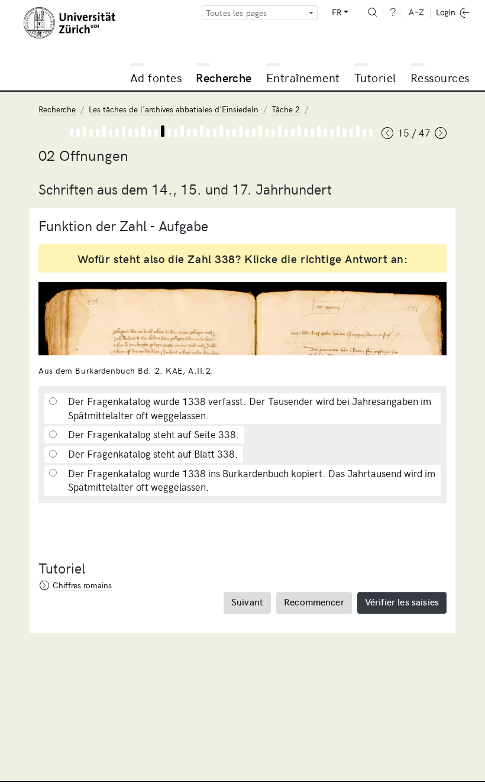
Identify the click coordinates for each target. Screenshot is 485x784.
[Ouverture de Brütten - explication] (273, 133)
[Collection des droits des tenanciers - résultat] (208, 133)
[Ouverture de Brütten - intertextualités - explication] (293, 133)
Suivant (247, 601)
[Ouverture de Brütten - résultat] (286, 133)
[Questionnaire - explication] (117, 133)
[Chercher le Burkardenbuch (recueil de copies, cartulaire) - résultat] (91, 133)
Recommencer (314, 601)
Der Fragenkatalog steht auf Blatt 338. (153, 454)
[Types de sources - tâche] (104, 131)
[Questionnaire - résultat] (130, 133)
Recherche (223, 77)
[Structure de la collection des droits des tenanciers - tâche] (221, 131)
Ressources (440, 77)
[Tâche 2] (71, 133)
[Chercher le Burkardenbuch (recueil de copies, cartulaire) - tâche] (84, 131)
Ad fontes (156, 77)
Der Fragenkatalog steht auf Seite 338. (154, 434)
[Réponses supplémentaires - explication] (254, 133)
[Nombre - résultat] (149, 133)
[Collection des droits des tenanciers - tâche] (201, 131)
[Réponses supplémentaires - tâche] (260, 131)
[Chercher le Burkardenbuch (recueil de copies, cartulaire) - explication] (78, 133)
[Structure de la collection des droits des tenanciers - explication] (214, 133)
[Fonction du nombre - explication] (156, 133)
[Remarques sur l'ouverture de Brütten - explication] (351, 133)
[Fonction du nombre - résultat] (169, 133)
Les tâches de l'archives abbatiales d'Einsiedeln (173, 109)
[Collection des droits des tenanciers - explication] (195, 133)
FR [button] (336, 12)
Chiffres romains (82, 585)
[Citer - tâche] (182, 131)
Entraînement (303, 77)
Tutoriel (375, 77)
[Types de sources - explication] (97, 133)
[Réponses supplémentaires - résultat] (267, 133)
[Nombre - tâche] (143, 131)
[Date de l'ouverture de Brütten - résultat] (325, 133)
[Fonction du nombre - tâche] (162, 131)
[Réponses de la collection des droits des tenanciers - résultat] (247, 133)
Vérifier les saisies (402, 601)
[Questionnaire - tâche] (123, 131)
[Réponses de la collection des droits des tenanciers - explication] (234, 133)
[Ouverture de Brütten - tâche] (280, 131)
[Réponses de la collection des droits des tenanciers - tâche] (240, 131)
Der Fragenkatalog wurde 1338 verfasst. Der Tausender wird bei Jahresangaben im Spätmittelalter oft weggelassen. (249, 408)
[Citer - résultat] (188, 133)
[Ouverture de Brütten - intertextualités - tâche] (299, 131)
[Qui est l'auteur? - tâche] (338, 131)
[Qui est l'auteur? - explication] (332, 133)
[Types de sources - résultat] (110, 133)
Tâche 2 (285, 109)
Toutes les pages (236, 12)
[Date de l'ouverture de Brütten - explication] (312, 133)
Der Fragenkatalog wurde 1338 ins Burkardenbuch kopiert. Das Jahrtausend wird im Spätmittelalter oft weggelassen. (251, 480)
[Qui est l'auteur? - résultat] (345, 133)
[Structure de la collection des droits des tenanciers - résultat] (227, 133)
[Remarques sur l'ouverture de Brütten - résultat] (364, 133)
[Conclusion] (371, 133)
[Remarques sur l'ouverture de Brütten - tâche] (358, 131)
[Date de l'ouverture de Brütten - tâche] (319, 131)
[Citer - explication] (175, 133)
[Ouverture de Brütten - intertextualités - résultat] (306, 133)
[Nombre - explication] (136, 133)
